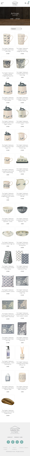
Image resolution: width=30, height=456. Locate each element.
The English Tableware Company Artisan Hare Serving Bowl (22, 244)
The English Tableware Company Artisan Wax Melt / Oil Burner (22, 388)
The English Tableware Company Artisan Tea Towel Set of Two (22, 268)
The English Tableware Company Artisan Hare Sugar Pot (8, 146)
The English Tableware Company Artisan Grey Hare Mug (22, 74)
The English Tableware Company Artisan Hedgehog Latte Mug (22, 50)
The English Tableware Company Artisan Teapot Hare (22, 123)
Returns (26, 447)
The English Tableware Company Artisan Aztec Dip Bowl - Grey (22, 220)
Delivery (21, 447)
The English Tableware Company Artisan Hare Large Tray (22, 291)
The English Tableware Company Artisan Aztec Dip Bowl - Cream (8, 220)
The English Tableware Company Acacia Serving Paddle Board (7, 412)
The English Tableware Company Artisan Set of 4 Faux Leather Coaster (22, 314)
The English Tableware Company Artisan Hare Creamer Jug (22, 146)
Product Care (18, 437)
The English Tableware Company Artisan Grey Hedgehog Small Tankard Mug (7, 195)
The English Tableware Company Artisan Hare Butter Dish (22, 170)
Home (11, 18)
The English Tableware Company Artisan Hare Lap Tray (8, 339)
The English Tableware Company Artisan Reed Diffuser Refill (8, 388)
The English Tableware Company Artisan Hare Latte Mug (8, 50)
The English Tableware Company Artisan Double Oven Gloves (7, 268)
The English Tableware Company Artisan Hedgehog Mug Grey (8, 74)
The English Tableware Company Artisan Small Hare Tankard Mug (8, 171)
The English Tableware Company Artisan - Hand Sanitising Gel (7, 363)
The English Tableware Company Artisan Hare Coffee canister (22, 99)
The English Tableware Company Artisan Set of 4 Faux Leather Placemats (7, 315)
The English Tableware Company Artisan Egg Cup (7, 243)
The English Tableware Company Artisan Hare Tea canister (8, 99)
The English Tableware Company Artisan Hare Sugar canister (8, 123)
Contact (10, 437)
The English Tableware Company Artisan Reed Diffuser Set (22, 363)
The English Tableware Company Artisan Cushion (7, 290)
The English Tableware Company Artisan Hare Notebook (22, 339)
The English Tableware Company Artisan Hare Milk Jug (22, 195)
